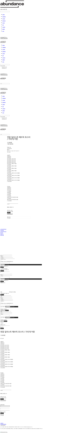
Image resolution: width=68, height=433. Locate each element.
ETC (3, 25)
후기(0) (1, 232)
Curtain (3, 19)
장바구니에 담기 (3, 400)
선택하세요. (9, 156)
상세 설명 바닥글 (3, 231)
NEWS (3, 29)
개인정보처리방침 (3, 424)
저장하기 (2, 267)
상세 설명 (2, 230)
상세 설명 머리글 (3, 229)
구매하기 (2, 328)
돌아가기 (2, 321)
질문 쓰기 (2, 294)
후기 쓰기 (2, 270)
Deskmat (3, 21)
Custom (3, 27)
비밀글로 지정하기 (3, 309)
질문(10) (1, 234)
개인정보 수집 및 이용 (4, 261)
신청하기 (2, 413)
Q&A (3, 31)
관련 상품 (2, 235)
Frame (3, 23)
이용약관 (1, 423)
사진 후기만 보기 (4, 268)
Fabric (3, 15)
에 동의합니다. (6, 261)
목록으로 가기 (3, 310)
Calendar (4, 17)
